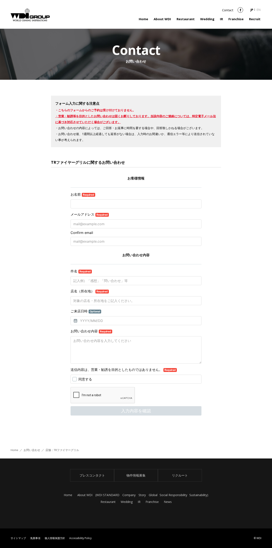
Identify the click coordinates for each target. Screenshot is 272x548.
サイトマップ (18, 538)
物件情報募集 (136, 475)
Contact (227, 10)
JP (251, 10)
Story (142, 495)
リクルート (180, 475)
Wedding (207, 19)
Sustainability (198, 495)
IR (221, 19)
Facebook (240, 11)
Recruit (255, 19)
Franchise (236, 19)
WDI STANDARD (107, 495)
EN (258, 10)
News (168, 502)
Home (143, 19)
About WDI (162, 19)
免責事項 (35, 538)
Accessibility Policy (80, 538)
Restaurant (186, 19)
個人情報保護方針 (55, 538)
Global (153, 495)
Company (129, 495)
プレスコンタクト (92, 475)
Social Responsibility (173, 495)
